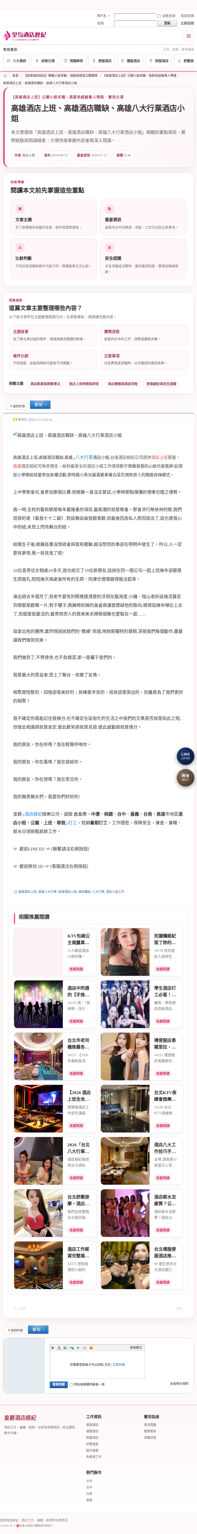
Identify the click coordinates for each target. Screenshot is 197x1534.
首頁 (15, 76)
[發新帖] (40, 405)
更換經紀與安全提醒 (161, 384)
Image (65, 1347)
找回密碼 (187, 16)
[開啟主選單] (188, 35)
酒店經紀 (33, 814)
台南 (89, 1494)
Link (71, 1347)
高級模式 (136, 1347)
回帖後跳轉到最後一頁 (89, 1384)
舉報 (179, 1309)
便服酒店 (92, 1425)
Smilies (91, 1347)
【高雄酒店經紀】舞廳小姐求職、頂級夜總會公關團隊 (60, 76)
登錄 (107, 1365)
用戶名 (101, 16)
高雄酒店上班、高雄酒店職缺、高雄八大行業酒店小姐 (40, 83)
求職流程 (150, 1438)
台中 (89, 1487)
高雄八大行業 (47, 892)
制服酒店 (92, 1438)
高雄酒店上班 (27, 892)
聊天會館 (92, 1450)
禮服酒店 (92, 1431)
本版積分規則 (179, 1384)
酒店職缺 (84, 892)
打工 (72, 822)
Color (59, 1347)
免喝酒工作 (94, 1457)
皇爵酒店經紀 (5, 76)
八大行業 (84, 457)
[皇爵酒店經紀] (25, 36)
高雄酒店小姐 (67, 892)
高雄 (89, 1500)
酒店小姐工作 (115, 892)
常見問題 (150, 1425)
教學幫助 (150, 1431)
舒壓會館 (92, 1444)
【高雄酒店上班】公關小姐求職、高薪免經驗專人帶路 (139, 76)
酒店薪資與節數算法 (45, 384)
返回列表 (19, 406)
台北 (89, 1481)
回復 (22, 1309)
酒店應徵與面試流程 (123, 384)
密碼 (100, 23)
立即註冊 (187, 23)
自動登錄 (168, 16)
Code (84, 1347)
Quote (78, 1347)
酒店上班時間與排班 (84, 384)
